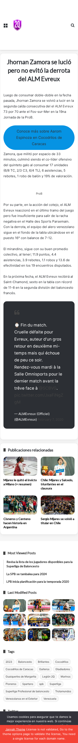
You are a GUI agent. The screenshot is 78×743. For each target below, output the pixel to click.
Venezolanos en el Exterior (21, 698)
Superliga (55, 684)
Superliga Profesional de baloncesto (27, 691)
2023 (9, 661)
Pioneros (11, 684)
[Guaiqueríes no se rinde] (39, 634)
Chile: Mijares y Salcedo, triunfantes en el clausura (57, 484)
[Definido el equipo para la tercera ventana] (39, 620)
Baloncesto (25, 661)
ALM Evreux (64, 106)
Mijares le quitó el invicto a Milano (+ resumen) (20, 482)
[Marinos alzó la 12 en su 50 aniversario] (14, 634)
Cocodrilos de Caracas (19, 669)
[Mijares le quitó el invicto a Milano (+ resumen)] (20, 466)
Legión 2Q (48, 676)
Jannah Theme (15, 729)
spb (41, 684)
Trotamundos (63, 691)
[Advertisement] (45, 24)
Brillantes (43, 661)
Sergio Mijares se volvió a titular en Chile (57, 521)
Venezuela (50, 698)
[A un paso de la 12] (63, 634)
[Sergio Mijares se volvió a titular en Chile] (58, 505)
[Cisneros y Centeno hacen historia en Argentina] (20, 505)
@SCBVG (48, 388)
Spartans (27, 684)
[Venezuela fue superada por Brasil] (14, 620)
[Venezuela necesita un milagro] (63, 605)
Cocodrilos (61, 661)
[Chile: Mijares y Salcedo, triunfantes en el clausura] (58, 466)
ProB (39, 193)
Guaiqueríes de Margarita (21, 676)
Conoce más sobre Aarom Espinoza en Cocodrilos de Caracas (39, 137)
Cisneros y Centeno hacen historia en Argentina (17, 523)
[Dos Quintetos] (17, 24)
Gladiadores (62, 669)
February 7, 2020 (50, 419)
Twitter (13, 711)
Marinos (65, 676)
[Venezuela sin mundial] (39, 605)
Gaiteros (44, 669)
